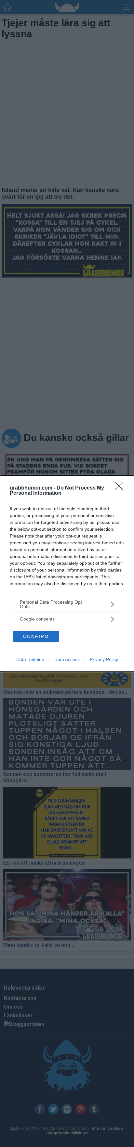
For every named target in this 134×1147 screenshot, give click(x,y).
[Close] (121, 488)
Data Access (67, 659)
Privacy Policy (104, 659)
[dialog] (67, 574)
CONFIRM (36, 636)
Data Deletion (30, 659)
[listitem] (67, 604)
